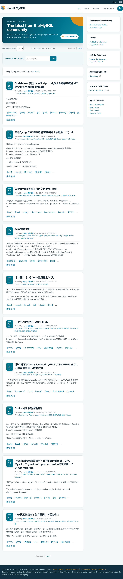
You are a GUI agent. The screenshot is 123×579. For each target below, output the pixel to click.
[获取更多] (10, 120)
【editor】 (62, 113)
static (34, 139)
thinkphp (53, 328)
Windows (26, 195)
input (50, 93)
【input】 (72, 113)
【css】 (22, 113)
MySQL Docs (94, 107)
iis (55, 195)
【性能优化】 (48, 348)
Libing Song (95, 76)
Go (53, 58)
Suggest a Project (96, 62)
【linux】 (10, 348)
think (73, 195)
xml (34, 415)
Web (24, 284)
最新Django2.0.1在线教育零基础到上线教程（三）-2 (44, 132)
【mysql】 (31, 113)
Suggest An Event (96, 45)
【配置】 (47, 172)
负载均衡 (73, 328)
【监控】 (25, 444)
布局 (68, 521)
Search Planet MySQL (14, 58)
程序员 (19, 331)
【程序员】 (68, 348)
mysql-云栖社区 (28, 91)
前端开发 (60, 328)
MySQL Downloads (96, 105)
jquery (44, 375)
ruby (60, 236)
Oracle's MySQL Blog (99, 90)
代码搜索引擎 (22, 228)
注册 (120, 2)
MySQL (44, 93)
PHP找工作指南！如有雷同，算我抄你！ (37, 514)
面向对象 (58, 521)
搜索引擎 (24, 238)
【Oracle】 (44, 444)
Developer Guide (95, 28)
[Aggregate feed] (120, 8)
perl (41, 236)
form (59, 139)
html (20, 139)
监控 (63, 415)
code (37, 236)
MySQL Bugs (94, 110)
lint (54, 93)
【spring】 (27, 498)
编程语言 (30, 238)
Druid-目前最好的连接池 (28, 408)
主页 (79, 8)
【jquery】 (70, 391)
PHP (20, 195)
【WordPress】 (49, 212)
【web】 (27, 305)
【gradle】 (37, 498)
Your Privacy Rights (72, 569)
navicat (33, 284)
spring (38, 474)
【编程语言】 (11, 261)
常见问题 (96, 8)
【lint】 (45, 113)
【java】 (32, 261)
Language (107, 8)
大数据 (48, 521)
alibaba (68, 415)
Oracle (21, 415)
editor (37, 93)
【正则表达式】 (58, 391)
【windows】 (36, 212)
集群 (52, 521)
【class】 (53, 113)
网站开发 (73, 521)
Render (73, 139)
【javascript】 (12, 113)
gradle (74, 474)
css (28, 93)
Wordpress (37, 195)
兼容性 (64, 521)
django (28, 139)
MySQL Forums (95, 113)
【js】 (38, 113)
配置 (55, 139)
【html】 (50, 305)
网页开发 (34, 331)
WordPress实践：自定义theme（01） (36, 188)
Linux (25, 328)
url (69, 139)
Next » (80, 48)
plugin (32, 474)
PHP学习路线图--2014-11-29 (31, 321)
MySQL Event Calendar (98, 42)
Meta (86, 8)
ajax (45, 236)
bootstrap (59, 474)
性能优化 (66, 328)
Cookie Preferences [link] (99, 569)
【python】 (23, 261)
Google (65, 236)
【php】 (9, 212)
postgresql (23, 236)
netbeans (50, 195)
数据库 (50, 139)
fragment (18, 477)
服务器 (43, 521)
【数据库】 (38, 172)
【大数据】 (27, 542)
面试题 (28, 331)
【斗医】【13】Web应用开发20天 (34, 277)
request (64, 139)
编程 (23, 331)
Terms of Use (85, 569)
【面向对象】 (65, 542)
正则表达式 (57, 375)
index (44, 195)
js (40, 93)
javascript (22, 93)
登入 (114, 2)
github (39, 139)
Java (29, 236)
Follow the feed (71, 37)
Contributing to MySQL (98, 25)
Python (71, 236)
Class (32, 93)
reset (37, 71)
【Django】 (28, 172)
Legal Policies (58, 569)
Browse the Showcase (97, 59)
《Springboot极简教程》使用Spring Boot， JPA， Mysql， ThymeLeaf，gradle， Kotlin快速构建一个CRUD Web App (44, 464)
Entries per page (9, 48)
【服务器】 (44, 542)
